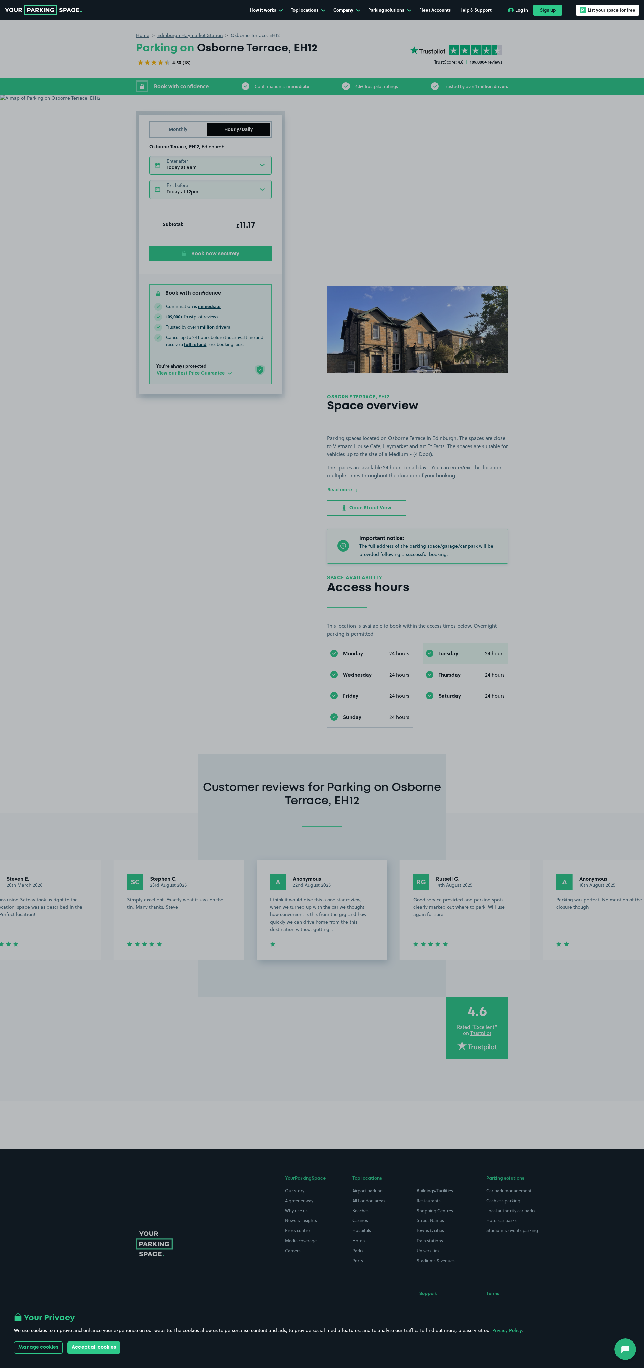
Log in (521, 10)
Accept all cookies (94, 1347)
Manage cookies (38, 1347)
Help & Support (475, 10)
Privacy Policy (507, 1330)
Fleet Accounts (435, 10)
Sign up (548, 10)
